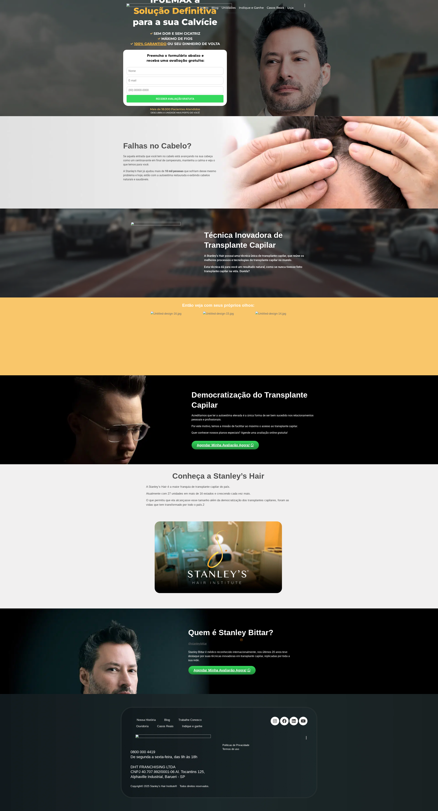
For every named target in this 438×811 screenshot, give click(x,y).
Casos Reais (275, 7)
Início (204, 7)
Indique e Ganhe (251, 7)
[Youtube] (303, 721)
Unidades (229, 7)
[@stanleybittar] (241, 639)
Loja (290, 7)
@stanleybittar (197, 643)
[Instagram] (275, 721)
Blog (214, 7)
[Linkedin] (293, 721)
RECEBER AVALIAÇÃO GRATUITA (175, 98)
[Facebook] (284, 721)
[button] (136, 338)
